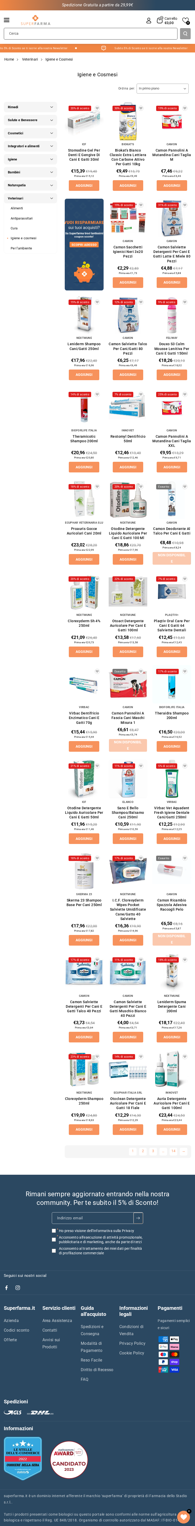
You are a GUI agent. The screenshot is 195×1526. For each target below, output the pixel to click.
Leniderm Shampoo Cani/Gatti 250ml (84, 346)
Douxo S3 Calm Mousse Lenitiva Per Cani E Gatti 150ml (171, 348)
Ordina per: (126, 88)
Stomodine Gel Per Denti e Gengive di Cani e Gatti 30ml (84, 154)
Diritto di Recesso (97, 1369)
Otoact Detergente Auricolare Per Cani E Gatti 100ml (128, 625)
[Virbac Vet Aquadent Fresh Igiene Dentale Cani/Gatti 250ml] (171, 779)
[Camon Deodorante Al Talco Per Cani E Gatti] (171, 499)
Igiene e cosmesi (24, 238)
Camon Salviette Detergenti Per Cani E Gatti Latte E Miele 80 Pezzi (171, 254)
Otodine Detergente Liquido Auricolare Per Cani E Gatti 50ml (84, 812)
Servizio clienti (58, 1308)
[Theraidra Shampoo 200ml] (171, 684)
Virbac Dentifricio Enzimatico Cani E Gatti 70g (84, 717)
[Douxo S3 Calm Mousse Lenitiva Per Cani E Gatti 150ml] (171, 315)
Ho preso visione (96, 1230)
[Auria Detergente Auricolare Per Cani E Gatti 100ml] (171, 1069)
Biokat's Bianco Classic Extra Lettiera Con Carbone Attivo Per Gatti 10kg (128, 157)
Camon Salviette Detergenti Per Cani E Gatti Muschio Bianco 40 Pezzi (128, 1009)
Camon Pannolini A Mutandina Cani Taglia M (171, 154)
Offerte (10, 1339)
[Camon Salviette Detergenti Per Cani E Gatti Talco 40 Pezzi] (84, 972)
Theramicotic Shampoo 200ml (84, 438)
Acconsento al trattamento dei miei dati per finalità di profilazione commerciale (100, 1250)
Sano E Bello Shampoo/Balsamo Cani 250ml (128, 812)
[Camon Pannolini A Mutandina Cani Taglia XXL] (171, 407)
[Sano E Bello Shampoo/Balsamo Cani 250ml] (128, 779)
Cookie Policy (131, 1353)
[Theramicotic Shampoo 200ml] (84, 407)
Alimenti (17, 208)
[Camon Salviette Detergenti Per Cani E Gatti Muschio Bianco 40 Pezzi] (128, 972)
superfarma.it (16, 1496)
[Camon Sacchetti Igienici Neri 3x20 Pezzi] (128, 218)
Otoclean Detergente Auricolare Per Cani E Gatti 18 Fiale (128, 1103)
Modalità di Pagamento (91, 1347)
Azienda (11, 1320)
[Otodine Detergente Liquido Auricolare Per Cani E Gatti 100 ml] (128, 499)
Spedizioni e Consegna (92, 1330)
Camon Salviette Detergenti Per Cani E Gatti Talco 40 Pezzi (84, 1006)
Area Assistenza (57, 1320)
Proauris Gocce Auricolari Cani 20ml (84, 531)
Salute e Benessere (22, 120)
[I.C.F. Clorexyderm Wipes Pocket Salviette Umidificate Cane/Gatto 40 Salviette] (128, 871)
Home (9, 59)
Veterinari (30, 59)
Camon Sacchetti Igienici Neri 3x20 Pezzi (128, 251)
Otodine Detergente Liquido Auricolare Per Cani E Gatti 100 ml (128, 533)
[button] (9, 20)
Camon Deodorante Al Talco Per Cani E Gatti (171, 531)
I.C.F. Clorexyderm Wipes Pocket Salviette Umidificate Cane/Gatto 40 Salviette (128, 909)
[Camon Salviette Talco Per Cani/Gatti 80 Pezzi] (128, 315)
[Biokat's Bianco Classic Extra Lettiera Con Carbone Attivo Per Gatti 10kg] (128, 121)
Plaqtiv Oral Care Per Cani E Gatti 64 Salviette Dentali (172, 625)
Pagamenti (170, 1308)
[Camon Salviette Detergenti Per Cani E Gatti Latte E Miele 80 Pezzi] (171, 218)
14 (173, 1151)
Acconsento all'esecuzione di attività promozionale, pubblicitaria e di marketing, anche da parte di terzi (100, 1239)
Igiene (12, 159)
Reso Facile (91, 1360)
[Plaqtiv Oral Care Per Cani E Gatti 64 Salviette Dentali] (171, 592)
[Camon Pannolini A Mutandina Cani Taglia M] (171, 121)
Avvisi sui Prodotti (51, 1343)
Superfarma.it (19, 1308)
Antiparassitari (22, 218)
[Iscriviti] (138, 1217)
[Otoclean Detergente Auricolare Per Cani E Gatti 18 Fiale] (128, 1069)
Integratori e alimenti (24, 146)
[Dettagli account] (148, 20)
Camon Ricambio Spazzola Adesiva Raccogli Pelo (172, 904)
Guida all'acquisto (93, 1311)
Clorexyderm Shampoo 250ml (84, 1101)
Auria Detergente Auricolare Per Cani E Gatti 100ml (172, 1103)
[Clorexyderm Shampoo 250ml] (84, 1069)
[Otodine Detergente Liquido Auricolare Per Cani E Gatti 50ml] (84, 779)
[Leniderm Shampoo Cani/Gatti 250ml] (84, 315)
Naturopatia (17, 185)
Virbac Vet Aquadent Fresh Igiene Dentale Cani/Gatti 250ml (172, 812)
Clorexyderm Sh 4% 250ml (84, 623)
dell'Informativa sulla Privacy (110, 1230)
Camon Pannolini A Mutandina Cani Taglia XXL (171, 441)
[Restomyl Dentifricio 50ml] (128, 407)
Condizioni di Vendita (131, 1330)
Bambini (14, 172)
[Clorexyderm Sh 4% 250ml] (84, 592)
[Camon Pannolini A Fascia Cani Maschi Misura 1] (128, 684)
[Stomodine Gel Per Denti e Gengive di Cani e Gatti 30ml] (84, 121)
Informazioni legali (133, 1311)
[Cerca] (185, 34)
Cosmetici (15, 133)
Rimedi (13, 107)
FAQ (84, 1379)
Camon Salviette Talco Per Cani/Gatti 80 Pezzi (128, 348)
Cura (14, 228)
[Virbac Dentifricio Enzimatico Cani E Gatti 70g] (84, 684)
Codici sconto (16, 1330)
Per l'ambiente (21, 248)
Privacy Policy (132, 1343)
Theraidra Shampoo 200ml (172, 715)
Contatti (49, 1330)
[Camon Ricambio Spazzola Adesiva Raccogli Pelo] (171, 871)
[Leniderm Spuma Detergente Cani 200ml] (171, 972)
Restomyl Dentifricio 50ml (127, 438)
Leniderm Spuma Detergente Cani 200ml (171, 1006)
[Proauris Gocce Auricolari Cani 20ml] (84, 499)
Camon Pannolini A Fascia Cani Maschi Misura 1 (127, 717)
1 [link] (133, 1151)
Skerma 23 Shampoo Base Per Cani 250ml (84, 902)
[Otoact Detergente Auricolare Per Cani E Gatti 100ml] (128, 592)
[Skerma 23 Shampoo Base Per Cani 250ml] (84, 871)
